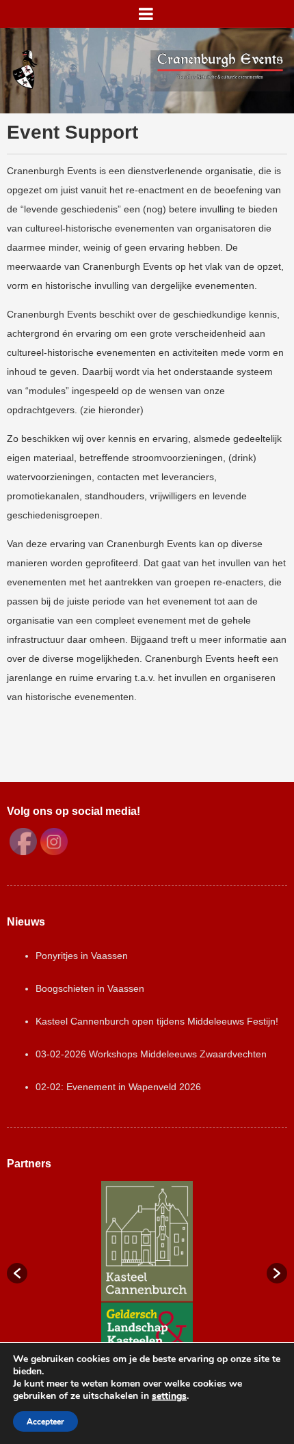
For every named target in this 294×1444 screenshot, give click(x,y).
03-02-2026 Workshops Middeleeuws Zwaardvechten (151, 1054)
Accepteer (45, 1421)
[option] (147, 1266)
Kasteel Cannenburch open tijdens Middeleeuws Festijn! (157, 1021)
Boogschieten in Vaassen (90, 988)
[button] (17, 1273)
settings (169, 1396)
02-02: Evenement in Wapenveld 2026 (118, 1086)
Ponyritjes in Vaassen (82, 955)
